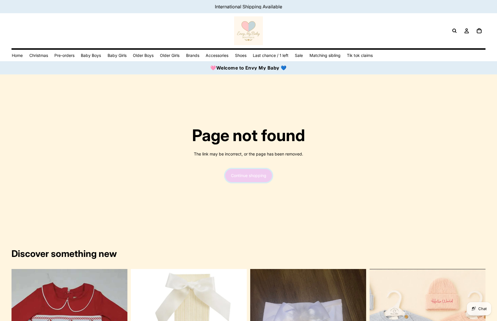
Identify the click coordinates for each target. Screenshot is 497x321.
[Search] (454, 30)
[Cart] (479, 30)
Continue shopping (248, 175)
